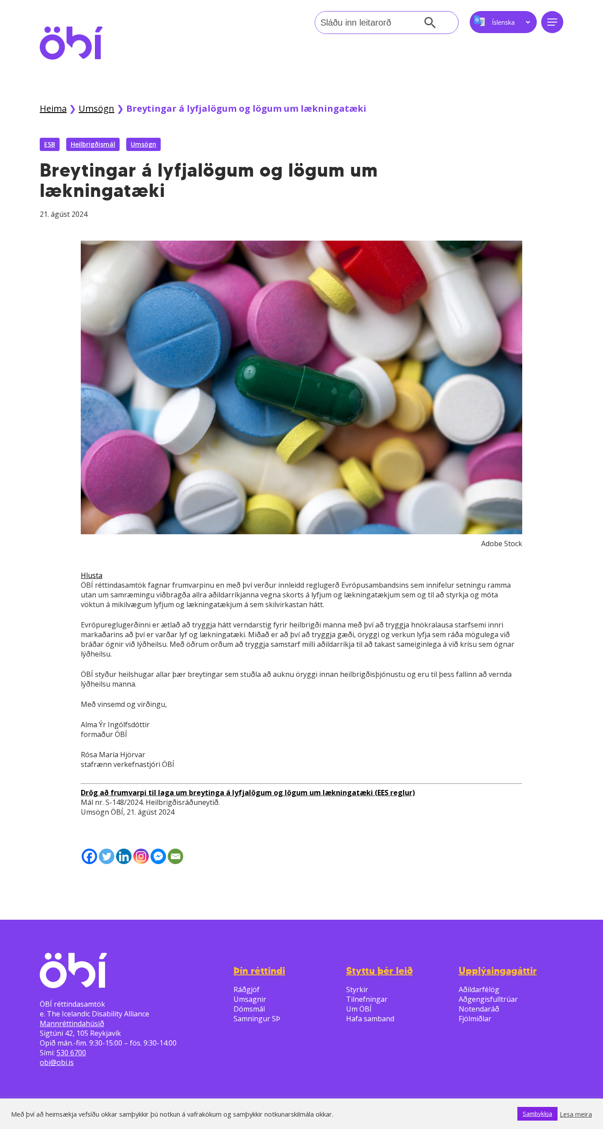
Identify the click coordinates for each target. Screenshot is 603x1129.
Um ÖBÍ (359, 1009)
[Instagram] (141, 856)
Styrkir (357, 989)
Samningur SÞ (257, 1018)
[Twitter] (106, 856)
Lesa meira (576, 1114)
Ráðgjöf (247, 989)
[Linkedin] (124, 856)
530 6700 (71, 1052)
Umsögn (96, 108)
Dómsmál (249, 1009)
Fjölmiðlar (475, 1018)
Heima (53, 108)
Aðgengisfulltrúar (488, 999)
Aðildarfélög (479, 989)
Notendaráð (479, 1009)
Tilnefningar (367, 999)
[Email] (175, 856)
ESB (49, 144)
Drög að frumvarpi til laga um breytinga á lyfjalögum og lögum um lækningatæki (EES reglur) (248, 792)
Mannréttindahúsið (72, 1023)
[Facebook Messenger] (158, 856)
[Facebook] (89, 856)
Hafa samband (370, 1018)
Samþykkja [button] (537, 1114)
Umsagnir (250, 999)
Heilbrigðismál (93, 144)
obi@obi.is (57, 1062)
